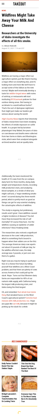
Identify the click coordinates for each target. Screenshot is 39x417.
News (4, 10)
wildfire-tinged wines (18, 93)
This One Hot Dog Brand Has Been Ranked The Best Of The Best (28, 367)
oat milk (16, 304)
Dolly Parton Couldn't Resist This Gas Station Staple (10, 365)
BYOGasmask (16, 99)
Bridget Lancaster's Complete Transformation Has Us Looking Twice (9, 397)
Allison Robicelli (10, 46)
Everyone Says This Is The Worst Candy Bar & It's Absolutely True (29, 397)
